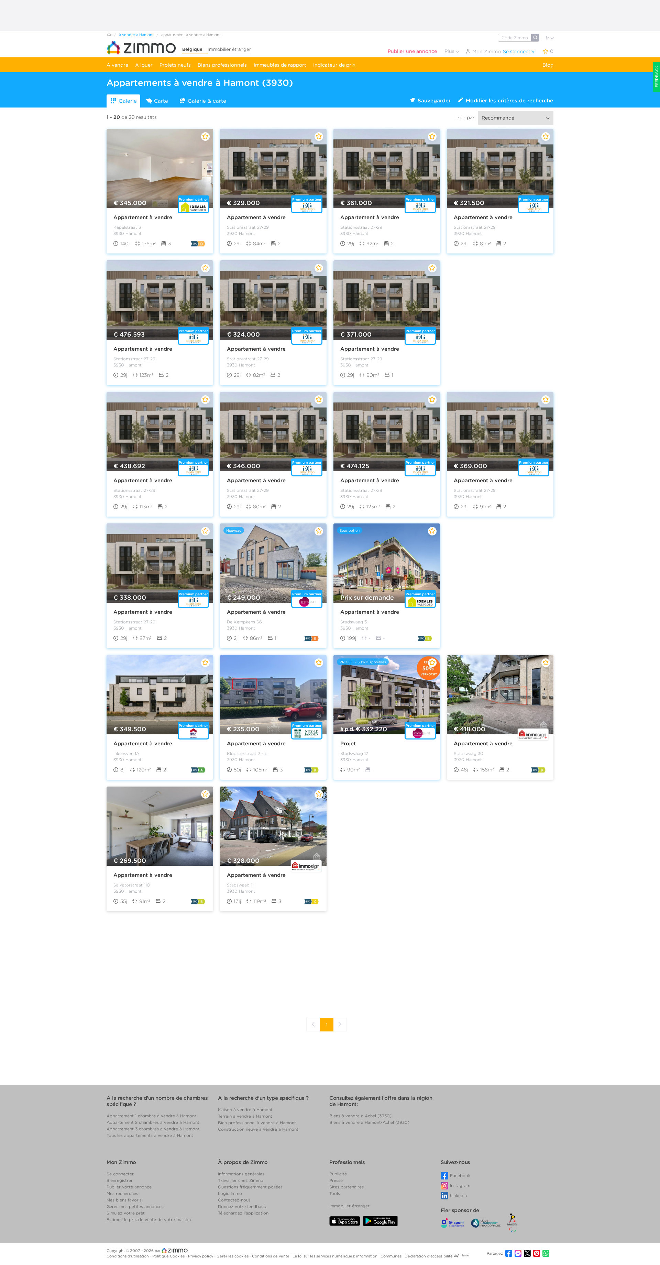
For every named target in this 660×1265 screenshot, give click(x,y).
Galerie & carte (207, 101)
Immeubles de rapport (280, 65)
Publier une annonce (412, 51)
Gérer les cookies (233, 1256)
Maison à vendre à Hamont (245, 1109)
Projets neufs (175, 65)
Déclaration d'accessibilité (429, 1256)
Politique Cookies (169, 1256)
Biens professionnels (222, 65)
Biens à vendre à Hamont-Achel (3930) (369, 1122)
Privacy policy (201, 1256)
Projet (348, 744)
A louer (144, 65)
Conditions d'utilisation (128, 1256)
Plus (450, 51)
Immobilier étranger (229, 49)
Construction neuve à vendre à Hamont (258, 1129)
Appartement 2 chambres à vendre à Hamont (153, 1122)
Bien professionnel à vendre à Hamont (257, 1122)
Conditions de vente (271, 1256)
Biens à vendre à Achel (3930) (360, 1115)
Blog (547, 65)
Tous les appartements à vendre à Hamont (150, 1135)
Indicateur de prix (334, 65)
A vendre (117, 65)
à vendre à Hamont (136, 34)
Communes (392, 1256)
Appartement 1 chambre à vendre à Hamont (151, 1115)
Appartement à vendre (142, 217)
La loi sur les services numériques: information (335, 1256)
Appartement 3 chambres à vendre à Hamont (153, 1128)
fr (548, 38)
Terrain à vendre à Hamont (245, 1116)
